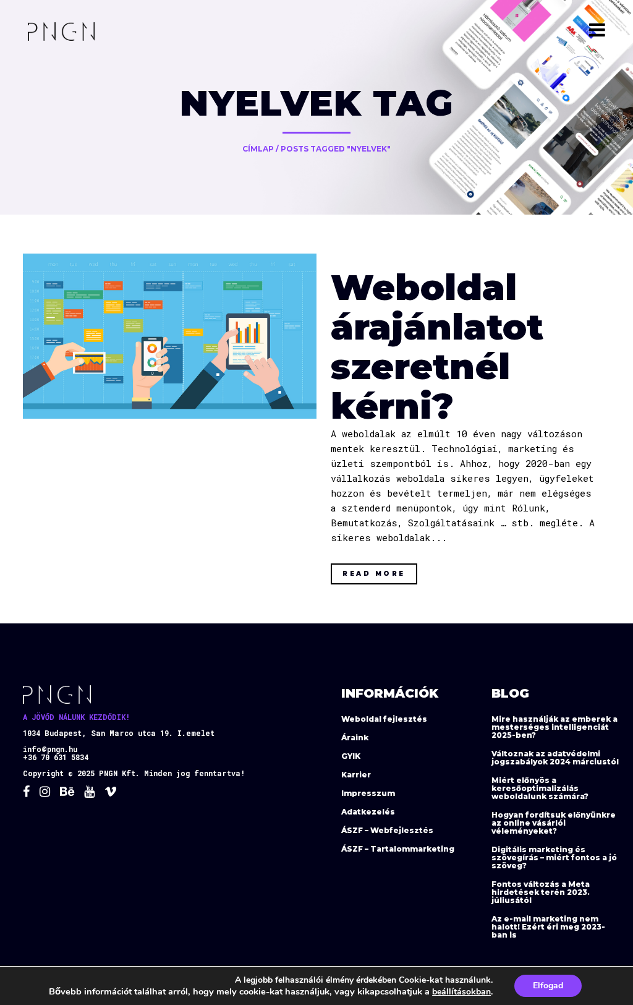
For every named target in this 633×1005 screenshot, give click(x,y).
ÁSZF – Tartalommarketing (397, 849)
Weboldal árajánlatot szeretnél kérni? (437, 346)
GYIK (350, 756)
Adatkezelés (368, 812)
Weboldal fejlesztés (384, 719)
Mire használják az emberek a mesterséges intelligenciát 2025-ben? (554, 727)
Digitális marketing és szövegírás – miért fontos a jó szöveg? (554, 857)
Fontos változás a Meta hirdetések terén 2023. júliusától (540, 892)
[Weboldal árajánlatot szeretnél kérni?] (169, 336)
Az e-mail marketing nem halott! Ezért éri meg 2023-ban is (548, 927)
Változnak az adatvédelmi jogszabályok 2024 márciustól (555, 758)
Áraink (354, 737)
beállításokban (461, 992)
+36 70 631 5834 (55, 757)
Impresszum (368, 793)
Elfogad (548, 985)
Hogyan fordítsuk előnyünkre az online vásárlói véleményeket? (553, 823)
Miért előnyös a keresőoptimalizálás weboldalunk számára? (539, 788)
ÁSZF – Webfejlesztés (387, 830)
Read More (374, 574)
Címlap (258, 148)
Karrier (356, 775)
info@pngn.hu (50, 749)
